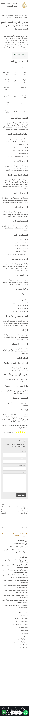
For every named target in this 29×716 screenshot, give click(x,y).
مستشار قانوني (23, 714)
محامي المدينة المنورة (22, 552)
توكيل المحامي (16, 710)
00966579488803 (19, 544)
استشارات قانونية (23, 615)
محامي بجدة (24, 630)
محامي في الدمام (23, 639)
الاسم (24, 451)
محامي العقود (17, 228)
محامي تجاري (5, 714)
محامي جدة (24, 549)
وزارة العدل (19, 403)
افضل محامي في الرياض (21, 618)
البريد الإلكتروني (21, 458)
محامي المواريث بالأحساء (13, 186)
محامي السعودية (23, 627)
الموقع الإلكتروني (21, 465)
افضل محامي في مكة (22, 621)
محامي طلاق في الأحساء (13, 170)
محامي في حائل (23, 647)
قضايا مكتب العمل (8, 202)
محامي (26, 15)
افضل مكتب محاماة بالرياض (20, 624)
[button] (25, 712)
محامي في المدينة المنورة (21, 641)
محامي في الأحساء (19, 15)
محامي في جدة (23, 644)
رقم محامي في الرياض (9, 712)
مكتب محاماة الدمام (14, 549)
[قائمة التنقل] (3, 4)
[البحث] (3, 527)
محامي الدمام (14, 714)
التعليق (24, 472)
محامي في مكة (13, 708)
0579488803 (20, 541)
